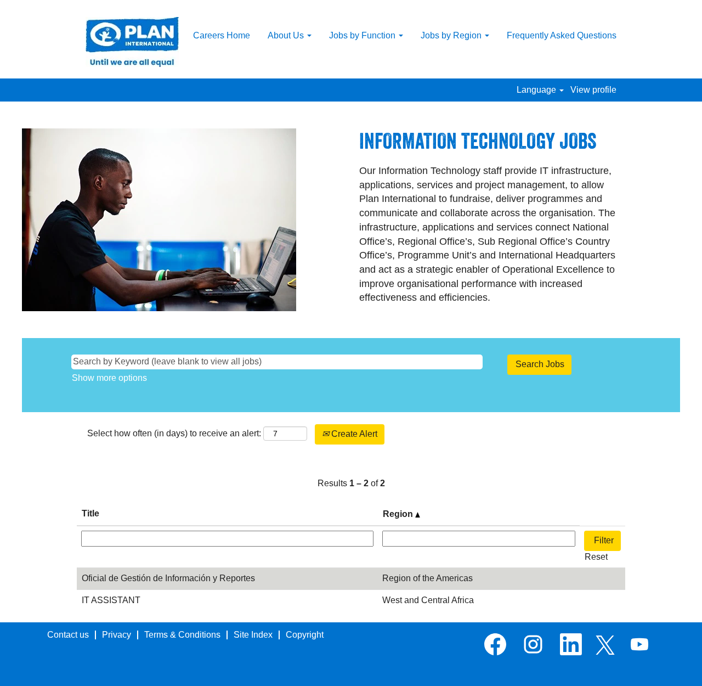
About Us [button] (287, 35)
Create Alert (353, 433)
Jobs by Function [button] (363, 35)
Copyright (305, 634)
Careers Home (221, 35)
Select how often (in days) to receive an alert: (174, 433)
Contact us (68, 634)
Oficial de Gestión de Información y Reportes (168, 578)
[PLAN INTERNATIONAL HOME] (132, 42)
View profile (593, 89)
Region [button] (399, 514)
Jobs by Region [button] (452, 35)
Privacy (116, 634)
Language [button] (537, 89)
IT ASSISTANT (111, 600)
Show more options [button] (109, 378)
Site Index (253, 634)
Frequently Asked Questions (561, 35)
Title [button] (90, 513)
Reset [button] (596, 556)
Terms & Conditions (182, 634)
